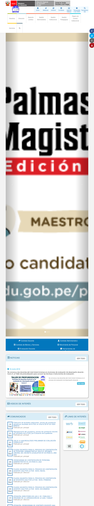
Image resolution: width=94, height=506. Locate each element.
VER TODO (81, 358)
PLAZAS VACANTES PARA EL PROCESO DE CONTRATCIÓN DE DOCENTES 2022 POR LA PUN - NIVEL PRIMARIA (34, 479)
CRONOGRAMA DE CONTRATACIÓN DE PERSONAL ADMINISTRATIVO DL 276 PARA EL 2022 (31, 461)
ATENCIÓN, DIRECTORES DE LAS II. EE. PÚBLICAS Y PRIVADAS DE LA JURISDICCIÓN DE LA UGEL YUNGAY (33, 497)
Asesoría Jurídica (30, 18)
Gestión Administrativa (41, 18)
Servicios (12, 28)
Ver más (81, 383)
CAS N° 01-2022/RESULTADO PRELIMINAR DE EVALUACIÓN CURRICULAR (34, 441)
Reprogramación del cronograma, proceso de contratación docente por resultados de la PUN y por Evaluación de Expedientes (35, 432)
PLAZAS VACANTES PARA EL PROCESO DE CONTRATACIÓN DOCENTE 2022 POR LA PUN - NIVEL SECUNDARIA (35, 488)
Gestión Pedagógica (64, 18)
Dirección (21, 18)
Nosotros (12, 18)
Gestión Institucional (53, 18)
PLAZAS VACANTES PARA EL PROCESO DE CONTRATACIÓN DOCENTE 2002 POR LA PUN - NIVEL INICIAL (35, 470)
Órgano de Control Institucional (75, 18)
